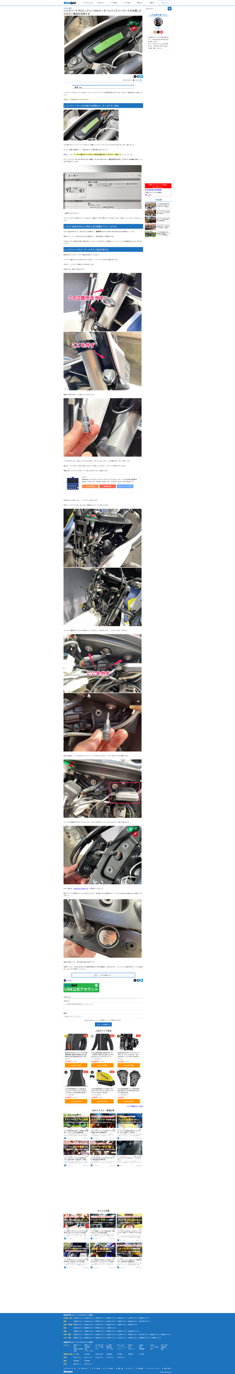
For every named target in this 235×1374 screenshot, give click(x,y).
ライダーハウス (89, 1350)
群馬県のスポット (100, 1321)
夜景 (140, 1347)
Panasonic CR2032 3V (81, 888)
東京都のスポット (133, 1321)
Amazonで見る (90, 486)
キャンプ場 (109, 1349)
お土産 (152, 1345)
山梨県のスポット (122, 1324)
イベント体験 (154, 1347)
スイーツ (119, 1349)
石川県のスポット (100, 1324)
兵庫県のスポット (111, 1331)
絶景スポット (77, 1345)
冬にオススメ (110, 1357)
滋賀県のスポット (79, 1331)
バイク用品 (114, 3)
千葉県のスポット (122, 1321)
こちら (149, 195)
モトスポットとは (88, 3)
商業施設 (109, 1347)
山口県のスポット (122, 1334)
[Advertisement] (103, 1187)
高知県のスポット (166, 1334)
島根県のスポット (90, 1334)
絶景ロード (88, 1345)
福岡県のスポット (79, 1337)
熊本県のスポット (111, 1337)
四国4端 (130, 1354)
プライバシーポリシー (154, 1368)
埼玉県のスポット (111, 1321)
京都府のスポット (90, 1331)
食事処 (130, 1345)
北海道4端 (109, 1354)
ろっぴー (70, 980)
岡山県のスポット (100, 1334)
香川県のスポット (144, 1334)
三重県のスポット (111, 1327)
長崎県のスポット (100, 1337)
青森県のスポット (90, 1318)
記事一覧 (139, 3)
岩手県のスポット (100, 1318)
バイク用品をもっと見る (135, 1106)
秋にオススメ (99, 1357)
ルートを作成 (126, 3)
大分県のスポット (122, 1337)
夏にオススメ (88, 1357)
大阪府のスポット (100, 1331)
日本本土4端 (99, 1354)
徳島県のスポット (133, 1334)
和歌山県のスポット (134, 1331)
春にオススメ (77, 1357)
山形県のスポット (133, 1318)
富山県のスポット (90, 1324)
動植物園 (141, 1349)
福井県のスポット (111, 1324)
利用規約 (140, 1368)
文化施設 (87, 1347)
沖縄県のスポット (156, 1337)
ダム (96, 1349)
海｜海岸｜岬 (99, 1345)
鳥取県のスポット (79, 1334)
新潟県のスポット (79, 1324)
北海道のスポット (79, 1318)
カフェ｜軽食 (99, 1347)
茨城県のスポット (79, 1321)
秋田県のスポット (122, 1318)
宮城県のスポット (111, 1318)
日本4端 (87, 1354)
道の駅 (141, 1345)
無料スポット (77, 1364)
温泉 (75, 1347)
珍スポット (131, 1349)
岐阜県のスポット (79, 1327)
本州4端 (119, 1354)
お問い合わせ (167, 1368)
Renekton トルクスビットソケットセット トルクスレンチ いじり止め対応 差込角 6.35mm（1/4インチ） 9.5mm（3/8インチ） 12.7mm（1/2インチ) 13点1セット (109, 480)
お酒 (75, 1350)
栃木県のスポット (90, 1321)
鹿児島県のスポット (145, 1337)
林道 (129, 1347)
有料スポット (88, 1364)
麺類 (162, 1349)
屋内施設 (76, 1360)
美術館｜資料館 (78, 1349)
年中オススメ (121, 1357)
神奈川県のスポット (145, 1321)
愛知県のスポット (100, 1327)
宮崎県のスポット (133, 1337)
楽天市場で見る (108, 486)
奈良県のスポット (122, 1331)
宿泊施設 (163, 1347)
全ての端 (76, 1354)
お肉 (151, 1349)
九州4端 (141, 1354)
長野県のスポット (133, 1324)
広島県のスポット (111, 1334)
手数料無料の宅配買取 (154, 190)
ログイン (87, 1020)
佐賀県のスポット (90, 1337)
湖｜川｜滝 (120, 1345)
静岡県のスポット (90, 1327)
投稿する (152, 3)
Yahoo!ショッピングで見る (125, 486)
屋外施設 (87, 1360)
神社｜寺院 (164, 1345)
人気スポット (100, 3)
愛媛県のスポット (155, 1334)
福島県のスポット (144, 1318)
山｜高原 (109, 1345)
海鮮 (86, 1349)
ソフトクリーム (121, 1347)
